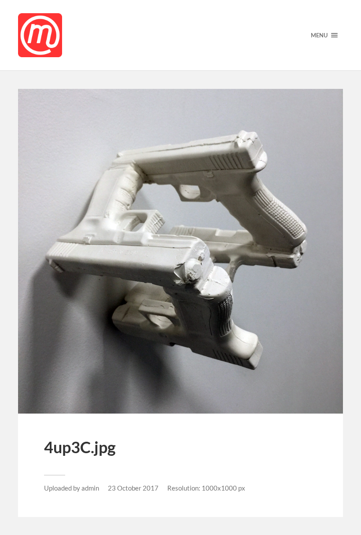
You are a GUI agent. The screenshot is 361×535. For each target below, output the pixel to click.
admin (90, 488)
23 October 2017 (133, 488)
